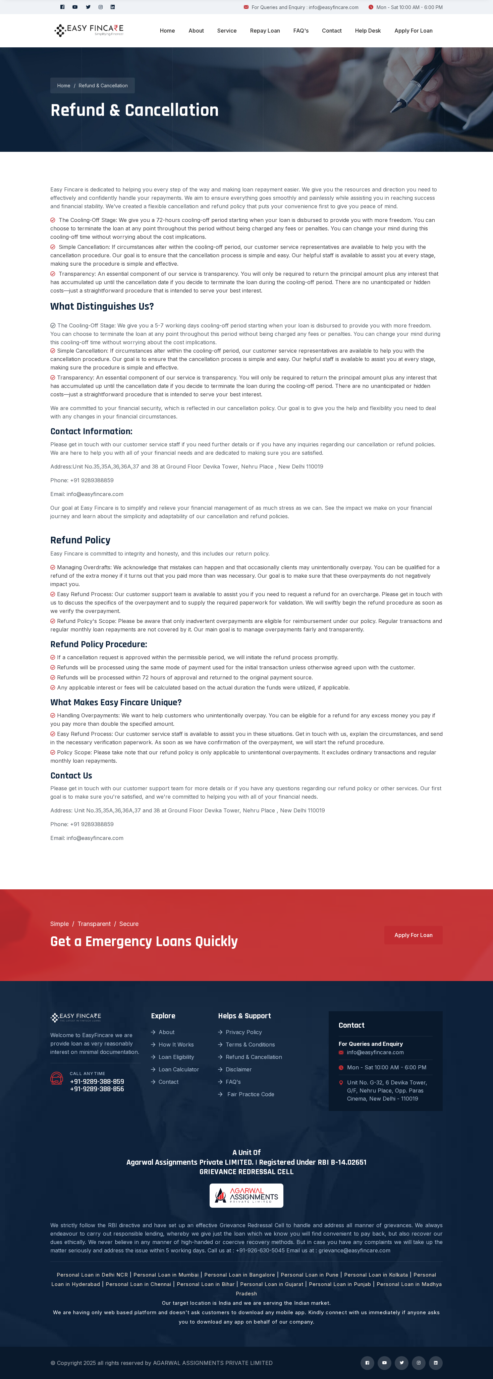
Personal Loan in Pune (310, 1275)
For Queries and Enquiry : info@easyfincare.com (305, 7)
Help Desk (368, 30)
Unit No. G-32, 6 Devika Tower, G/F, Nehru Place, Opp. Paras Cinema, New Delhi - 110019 (387, 1090)
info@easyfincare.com (375, 1052)
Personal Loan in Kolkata (376, 1275)
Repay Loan (265, 30)
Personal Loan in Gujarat (272, 1284)
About (196, 30)
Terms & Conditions (250, 1044)
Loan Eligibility (176, 1057)
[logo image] (88, 31)
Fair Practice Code (250, 1094)
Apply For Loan (413, 30)
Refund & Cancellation (254, 1057)
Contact (332, 30)
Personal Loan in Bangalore (239, 1275)
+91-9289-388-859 (97, 1081)
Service (227, 30)
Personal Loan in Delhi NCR (92, 1275)
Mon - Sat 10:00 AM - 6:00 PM (410, 7)
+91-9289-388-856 (97, 1089)
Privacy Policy (244, 1032)
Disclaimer (239, 1069)
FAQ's (301, 30)
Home (167, 30)
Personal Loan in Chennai (138, 1284)
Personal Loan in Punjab (340, 1284)
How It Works (176, 1044)
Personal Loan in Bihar (206, 1284)
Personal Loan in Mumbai (166, 1275)
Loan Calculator (179, 1069)
